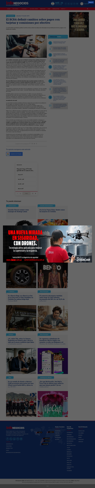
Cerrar (90, 2)
